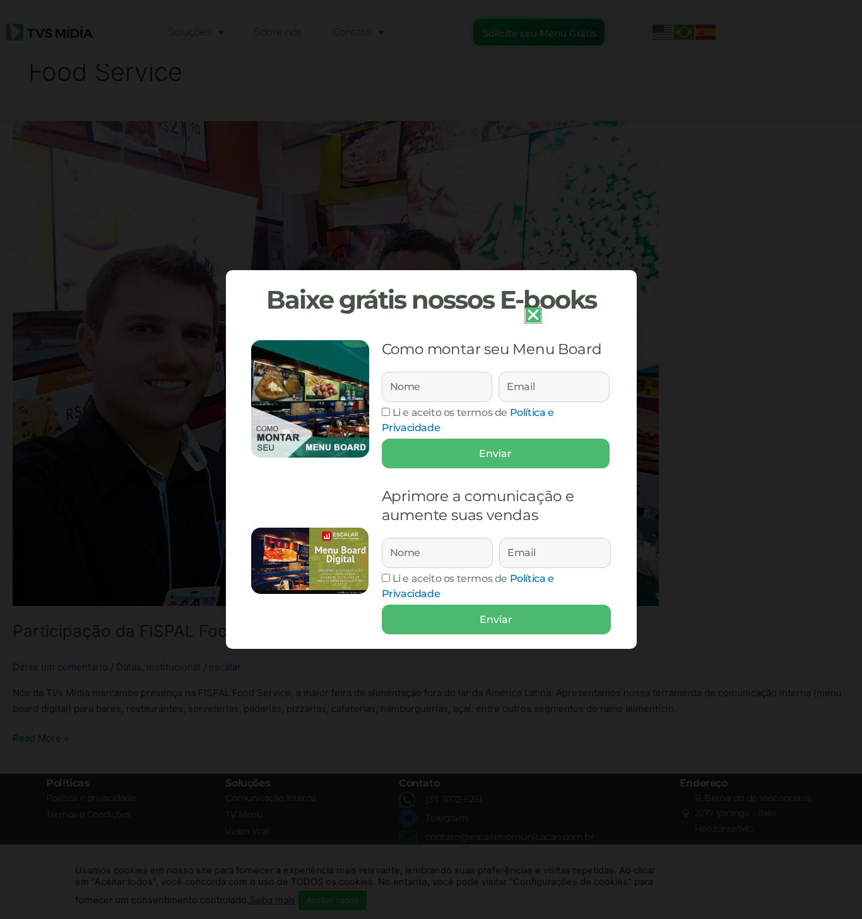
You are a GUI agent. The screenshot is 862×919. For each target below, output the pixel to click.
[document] (431, 459)
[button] (533, 315)
